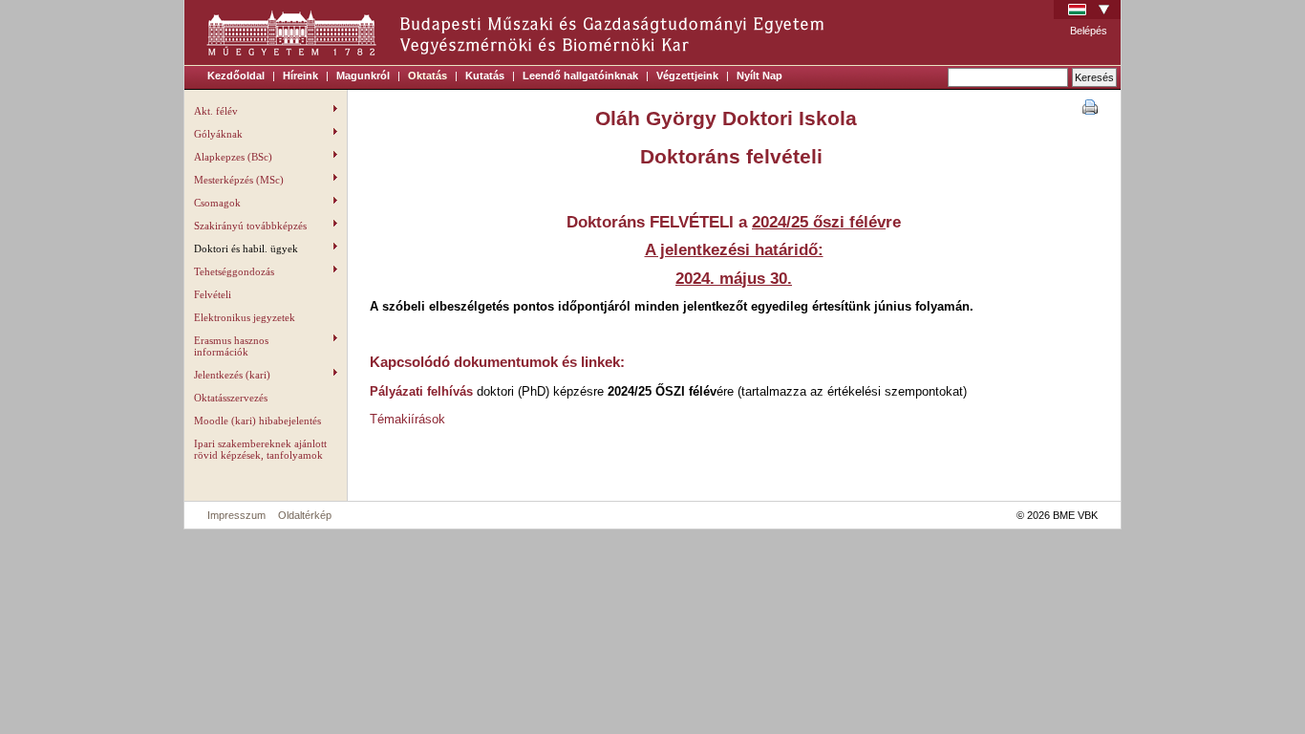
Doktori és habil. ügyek (246, 248)
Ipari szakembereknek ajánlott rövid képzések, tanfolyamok (260, 449)
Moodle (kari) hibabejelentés (257, 420)
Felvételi (212, 294)
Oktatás (427, 75)
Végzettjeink (687, 75)
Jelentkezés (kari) (232, 374)
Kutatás (484, 75)
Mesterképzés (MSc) (239, 179)
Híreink (300, 75)
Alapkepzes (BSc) (233, 156)
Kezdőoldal (236, 75)
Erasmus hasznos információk (231, 346)
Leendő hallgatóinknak (580, 75)
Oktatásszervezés (230, 397)
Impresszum (236, 515)
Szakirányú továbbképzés (250, 225)
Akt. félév (216, 111)
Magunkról (363, 75)
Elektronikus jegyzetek (244, 317)
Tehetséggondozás (234, 271)
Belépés (1088, 30)
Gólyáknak (218, 134)
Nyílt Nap (759, 75)
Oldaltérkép (305, 515)
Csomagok (217, 202)
